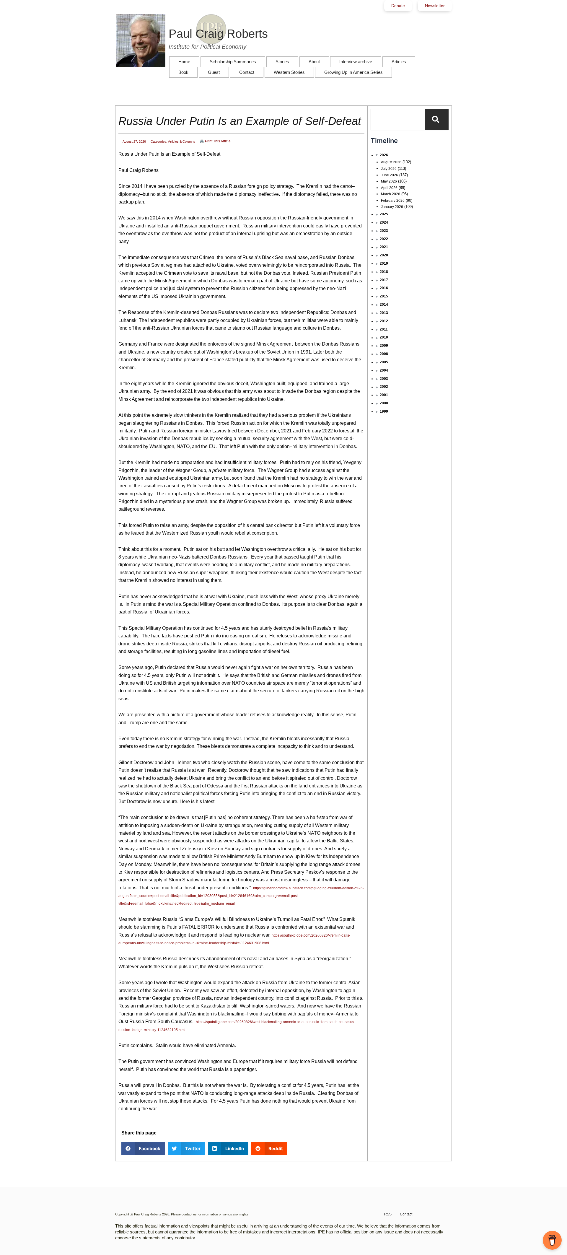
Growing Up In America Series (353, 72)
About (314, 61)
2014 (384, 304)
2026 (384, 155)
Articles (399, 61)
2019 (384, 263)
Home (184, 61)
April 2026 (389, 188)
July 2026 (389, 169)
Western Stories (289, 72)
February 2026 (393, 200)
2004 (384, 370)
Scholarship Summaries (233, 61)
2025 (384, 214)
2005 (384, 362)
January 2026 (392, 207)
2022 (384, 239)
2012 (384, 321)
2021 (384, 247)
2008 (384, 354)
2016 (384, 288)
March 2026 (390, 194)
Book (183, 72)
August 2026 (391, 162)
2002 (384, 387)
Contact (246, 72)
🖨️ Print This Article (215, 141)
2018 (384, 272)
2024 (384, 222)
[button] (143, 1148)
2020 (384, 255)
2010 (384, 337)
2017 (384, 280)
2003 (384, 379)
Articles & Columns (181, 141)
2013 (384, 313)
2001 (384, 395)
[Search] (437, 119)
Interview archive (355, 61)
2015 (384, 296)
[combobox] (398, 119)
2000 (384, 403)
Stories (282, 61)
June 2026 (389, 175)
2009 (384, 346)
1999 (384, 411)
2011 (384, 329)
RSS (388, 1214)
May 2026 (389, 181)
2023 (384, 231)
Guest (214, 72)
